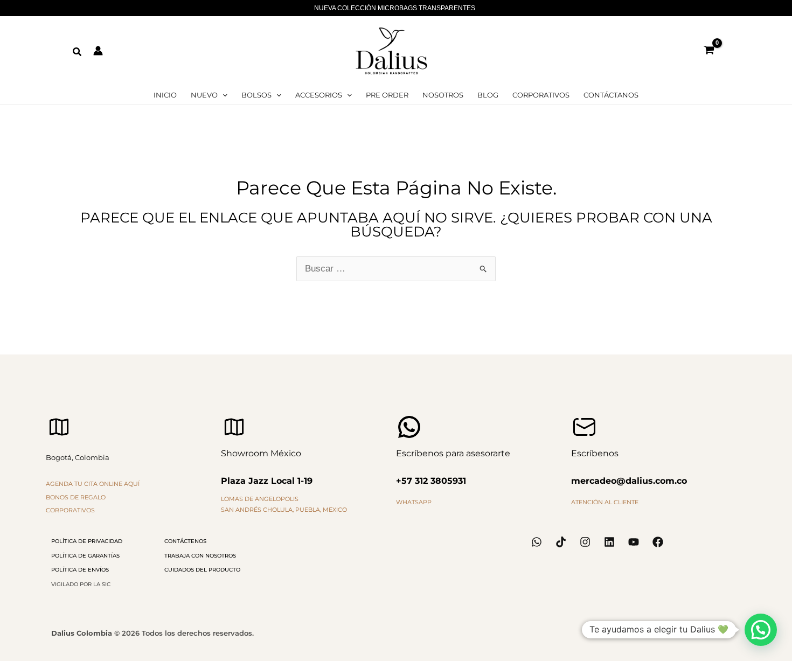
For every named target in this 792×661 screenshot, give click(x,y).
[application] (222, 95)
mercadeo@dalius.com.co (629, 481)
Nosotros (442, 95)
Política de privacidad (86, 541)
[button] (77, 52)
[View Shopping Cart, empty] (709, 51)
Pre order (387, 95)
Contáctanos (610, 95)
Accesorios (318, 95)
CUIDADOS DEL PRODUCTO (202, 569)
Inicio (165, 95)
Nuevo (204, 95)
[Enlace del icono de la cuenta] (98, 50)
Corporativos (540, 95)
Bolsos (256, 95)
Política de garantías (85, 555)
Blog (487, 95)
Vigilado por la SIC (80, 584)
